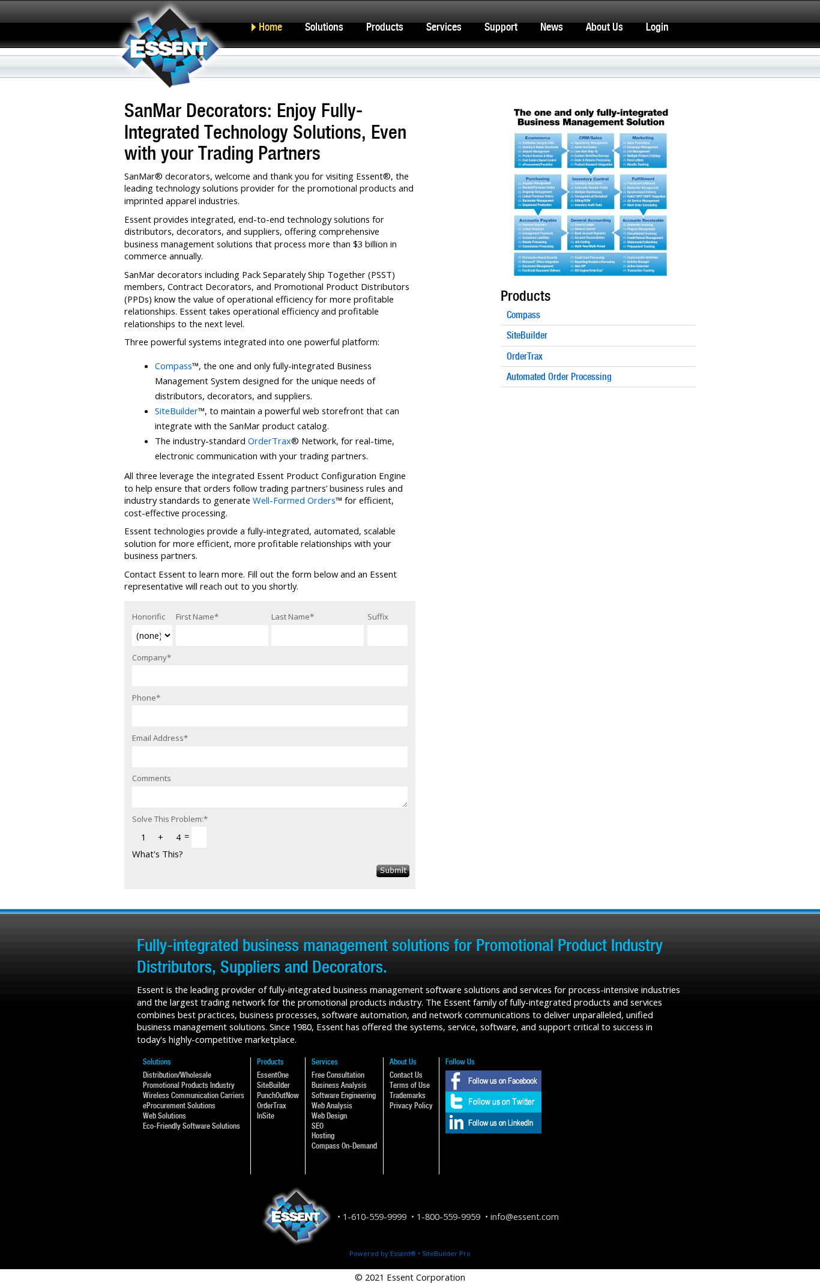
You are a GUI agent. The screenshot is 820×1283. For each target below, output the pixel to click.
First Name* (197, 616)
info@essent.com (524, 1216)
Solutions (324, 26)
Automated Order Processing (559, 376)
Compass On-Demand (344, 1145)
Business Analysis (339, 1085)
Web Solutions (164, 1115)
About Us (604, 26)
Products (384, 26)
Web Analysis (332, 1105)
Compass (173, 366)
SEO (318, 1126)
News (551, 26)
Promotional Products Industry (189, 1085)
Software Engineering (344, 1095)
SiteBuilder (176, 411)
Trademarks (408, 1095)
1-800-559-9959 (448, 1216)
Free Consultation (338, 1074)
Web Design (329, 1115)
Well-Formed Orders (294, 500)
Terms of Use (410, 1085)
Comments (151, 778)
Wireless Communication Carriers (193, 1095)
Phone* (146, 697)
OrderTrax (269, 441)
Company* (151, 657)
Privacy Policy (411, 1105)
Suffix (377, 616)
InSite (265, 1115)
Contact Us (406, 1074)
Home (270, 26)
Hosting (323, 1135)
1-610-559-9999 (374, 1216)
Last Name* (292, 616)
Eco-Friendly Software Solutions (191, 1126)
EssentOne (273, 1074)
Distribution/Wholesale (177, 1074)
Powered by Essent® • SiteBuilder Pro (410, 1253)
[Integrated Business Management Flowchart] (591, 106)
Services (444, 26)
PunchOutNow (278, 1095)
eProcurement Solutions (179, 1105)
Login (657, 26)
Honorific (148, 616)
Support (500, 26)
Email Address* (160, 737)
